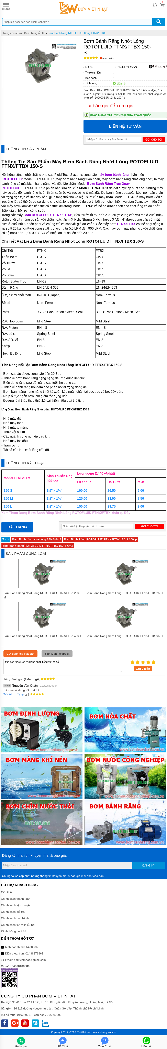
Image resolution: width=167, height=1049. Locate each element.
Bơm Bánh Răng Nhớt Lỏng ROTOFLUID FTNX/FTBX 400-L (42, 636)
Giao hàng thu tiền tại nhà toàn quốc (120, 115)
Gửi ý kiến (143, 668)
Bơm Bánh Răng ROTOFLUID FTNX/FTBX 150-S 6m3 (37, 545)
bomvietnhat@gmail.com (30, 959)
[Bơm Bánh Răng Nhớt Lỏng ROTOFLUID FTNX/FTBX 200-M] (42, 587)
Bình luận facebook (57, 653)
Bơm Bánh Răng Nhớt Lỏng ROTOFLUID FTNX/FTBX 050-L (125, 636)
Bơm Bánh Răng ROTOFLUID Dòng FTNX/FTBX (77, 33)
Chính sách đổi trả (13, 911)
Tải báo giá (160, 66)
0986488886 (29, 947)
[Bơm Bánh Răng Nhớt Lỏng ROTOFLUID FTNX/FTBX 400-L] (42, 630)
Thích (20, 694)
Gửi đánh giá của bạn (20, 653)
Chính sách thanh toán (15, 898)
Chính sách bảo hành (15, 918)
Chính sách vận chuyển (16, 905)
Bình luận (106, 58)
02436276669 (34, 953)
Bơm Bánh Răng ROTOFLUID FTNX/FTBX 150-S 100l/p (100, 539)
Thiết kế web (84, 1032)
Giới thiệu (7, 892)
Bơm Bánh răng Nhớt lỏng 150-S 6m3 (36, 539)
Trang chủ (8, 33)
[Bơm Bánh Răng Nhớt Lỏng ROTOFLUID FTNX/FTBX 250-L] (125, 587)
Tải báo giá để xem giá (109, 105)
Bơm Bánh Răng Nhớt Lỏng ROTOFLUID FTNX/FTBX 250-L (125, 593)
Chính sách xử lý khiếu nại (18, 924)
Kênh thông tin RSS (13, 931)
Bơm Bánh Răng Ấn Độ (31, 33)
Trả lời (7, 694)
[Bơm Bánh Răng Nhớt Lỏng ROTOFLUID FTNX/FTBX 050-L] (125, 630)
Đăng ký (148, 865)
